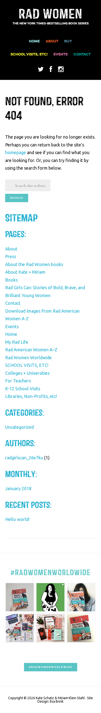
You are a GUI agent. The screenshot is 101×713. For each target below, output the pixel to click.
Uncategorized (19, 427)
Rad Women (51, 14)
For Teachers (18, 380)
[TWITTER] (40, 72)
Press (10, 256)
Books (11, 279)
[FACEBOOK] (51, 72)
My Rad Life (16, 341)
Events (12, 326)
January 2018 (18, 488)
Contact (13, 303)
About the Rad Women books (34, 264)
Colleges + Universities (27, 373)
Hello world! (17, 519)
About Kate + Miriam (25, 271)
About (11, 248)
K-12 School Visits (22, 388)
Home (11, 334)
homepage (15, 152)
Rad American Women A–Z (31, 349)
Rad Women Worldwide (28, 357)
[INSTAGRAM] (61, 72)
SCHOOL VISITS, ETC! (26, 365)
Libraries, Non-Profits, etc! (31, 396)
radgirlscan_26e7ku (24, 457)
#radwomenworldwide (50, 667)
